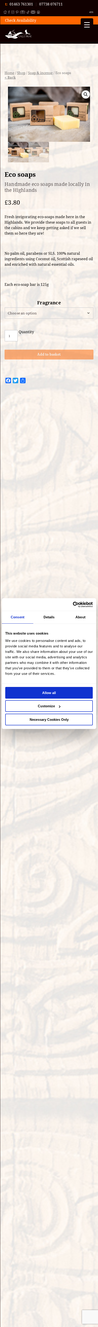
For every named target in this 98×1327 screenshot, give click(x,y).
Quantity (26, 331)
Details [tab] (49, 617)
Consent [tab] (17, 617)
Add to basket (49, 355)
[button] (86, 94)
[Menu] (91, 12)
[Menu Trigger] (87, 24)
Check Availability (20, 20)
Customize (46, 706)
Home (9, 72)
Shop (21, 72)
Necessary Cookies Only (49, 719)
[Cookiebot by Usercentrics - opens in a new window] (73, 605)
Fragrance (49, 303)
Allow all (49, 693)
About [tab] (80, 617)
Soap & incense (40, 72)
